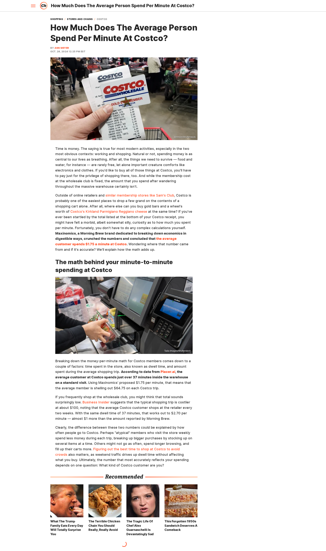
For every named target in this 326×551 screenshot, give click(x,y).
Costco (102, 19)
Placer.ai (168, 372)
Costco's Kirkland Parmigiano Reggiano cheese (108, 211)
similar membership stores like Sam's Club (139, 195)
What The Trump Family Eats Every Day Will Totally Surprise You (66, 527)
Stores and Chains (80, 19)
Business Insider (95, 402)
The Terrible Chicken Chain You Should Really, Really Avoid (104, 525)
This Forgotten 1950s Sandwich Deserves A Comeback (181, 525)
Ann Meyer (62, 47)
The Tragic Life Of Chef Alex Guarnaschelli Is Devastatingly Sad (140, 527)
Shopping (56, 19)
